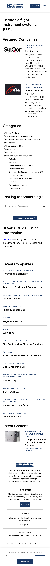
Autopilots (13, 159)
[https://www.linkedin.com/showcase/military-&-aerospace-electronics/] (24, 524)
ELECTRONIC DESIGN (33, 535)
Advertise (14, 544)
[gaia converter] (13, 89)
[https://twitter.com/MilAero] (28, 524)
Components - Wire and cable (15, 341)
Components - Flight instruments (18, 270)
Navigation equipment (18, 185)
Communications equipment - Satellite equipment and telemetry (24, 401)
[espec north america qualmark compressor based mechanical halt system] (13, 436)
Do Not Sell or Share (26, 544)
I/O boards (7, 352)
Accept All (25, 561)
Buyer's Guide (9, 329)
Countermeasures (16, 169)
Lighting (12, 182)
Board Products (12, 133)
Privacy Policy (40, 544)
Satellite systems (16, 188)
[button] (4, 6)
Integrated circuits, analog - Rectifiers (34, 86)
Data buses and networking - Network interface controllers (24, 283)
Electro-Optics (12, 149)
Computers (11, 143)
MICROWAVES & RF (16, 535)
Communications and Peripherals (20, 136)
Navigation (10, 152)
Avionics (12, 162)
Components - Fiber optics (14, 413)
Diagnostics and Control (16, 146)
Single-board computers (14, 388)
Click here (8, 239)
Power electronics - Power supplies (34, 46)
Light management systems (20, 178)
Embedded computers (12, 306)
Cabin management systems (21, 165)
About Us (6, 544)
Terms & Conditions (10, 548)
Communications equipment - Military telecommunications (19, 376)
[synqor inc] (13, 50)
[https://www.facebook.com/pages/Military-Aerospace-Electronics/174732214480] (21, 524)
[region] (25, 557)
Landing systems (16, 175)
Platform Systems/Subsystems (19, 156)
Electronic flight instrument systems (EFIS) (26, 172)
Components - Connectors (15, 363)
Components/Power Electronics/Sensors (23, 139)
